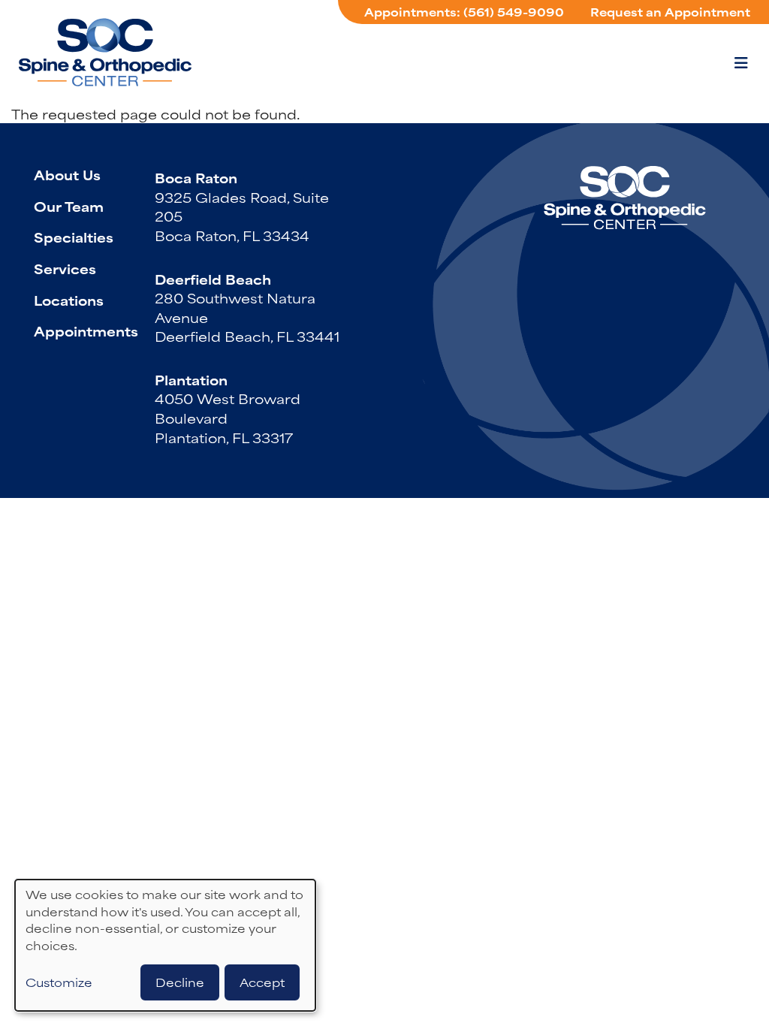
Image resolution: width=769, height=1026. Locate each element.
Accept (262, 982)
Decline (179, 982)
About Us (67, 174)
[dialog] (165, 945)
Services (65, 268)
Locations (69, 299)
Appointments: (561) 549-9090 (464, 11)
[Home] (105, 52)
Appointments (86, 330)
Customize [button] (59, 982)
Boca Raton (196, 177)
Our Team (69, 206)
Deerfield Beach (213, 278)
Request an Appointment (670, 11)
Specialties (73, 236)
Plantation (191, 379)
